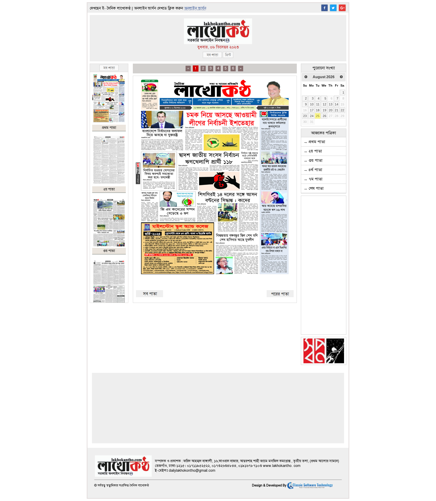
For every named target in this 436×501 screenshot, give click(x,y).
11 (318, 104)
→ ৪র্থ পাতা (312, 169)
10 (312, 104)
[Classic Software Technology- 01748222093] (310, 485)
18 (318, 110)
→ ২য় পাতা (312, 151)
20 (330, 110)
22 (342, 110)
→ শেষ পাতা (313, 188)
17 (312, 110)
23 (305, 116)
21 (336, 110)
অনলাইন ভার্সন (195, 8)
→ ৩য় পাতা (312, 160)
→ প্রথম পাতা (314, 141)
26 (324, 116)
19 (324, 110)
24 (312, 116)
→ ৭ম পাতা (312, 179)
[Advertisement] (323, 265)
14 (336, 104)
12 (324, 104)
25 (318, 116)
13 (330, 104)
